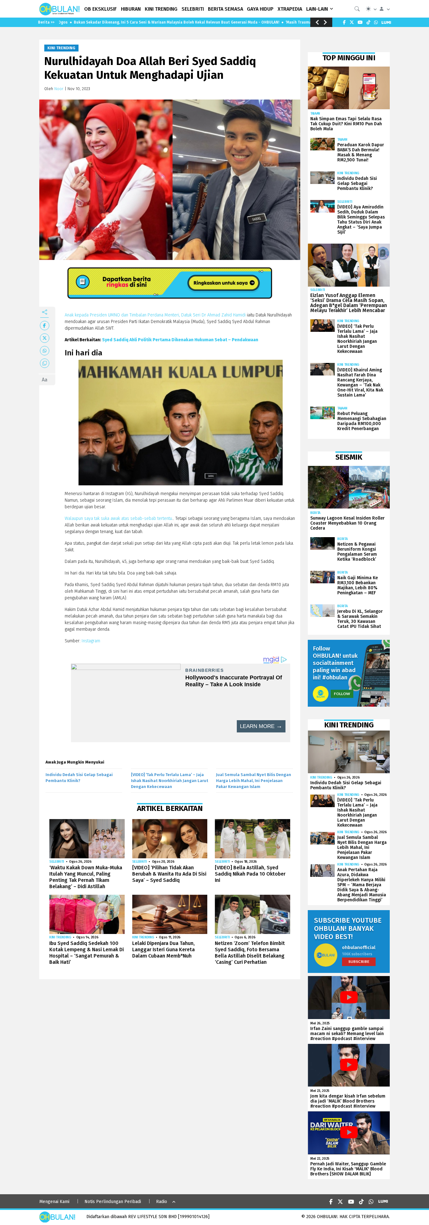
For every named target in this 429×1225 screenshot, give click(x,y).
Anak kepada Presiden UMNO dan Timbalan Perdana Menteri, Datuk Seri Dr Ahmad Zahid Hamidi (155, 315)
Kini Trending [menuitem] (161, 9)
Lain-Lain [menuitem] (317, 9)
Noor (58, 88)
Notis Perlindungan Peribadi (112, 1201)
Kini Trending (61, 48)
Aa (44, 380)
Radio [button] (161, 1201)
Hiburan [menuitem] (131, 9)
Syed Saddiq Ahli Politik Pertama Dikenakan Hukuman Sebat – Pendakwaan (180, 340)
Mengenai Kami (54, 1201)
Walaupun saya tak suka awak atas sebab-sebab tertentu (118, 518)
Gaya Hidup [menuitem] (260, 9)
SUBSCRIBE (358, 961)
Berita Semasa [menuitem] (225, 9)
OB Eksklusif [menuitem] (100, 9)
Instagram (91, 641)
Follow (342, 693)
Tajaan (315, 113)
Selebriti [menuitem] (193, 9)
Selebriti (56, 862)
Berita (315, 513)
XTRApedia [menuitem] (290, 9)
